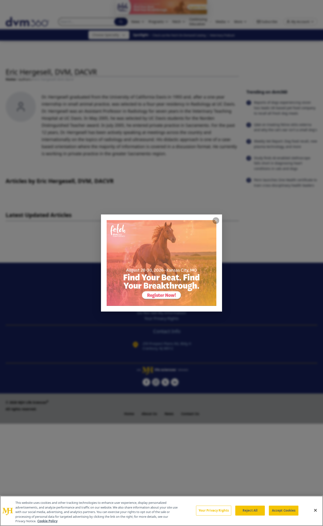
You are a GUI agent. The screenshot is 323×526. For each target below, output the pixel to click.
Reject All (250, 510)
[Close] (315, 510)
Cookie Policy (47, 521)
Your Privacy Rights (214, 510)
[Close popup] (216, 220)
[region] (161, 511)
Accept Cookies (284, 510)
